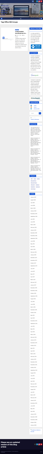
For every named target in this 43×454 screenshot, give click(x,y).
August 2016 (33, 298)
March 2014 (33, 334)
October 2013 (33, 345)
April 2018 (33, 246)
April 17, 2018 (19, 35)
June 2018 (33, 241)
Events (38, 178)
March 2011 (33, 394)
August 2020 (33, 199)
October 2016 (33, 293)
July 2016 (33, 301)
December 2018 (34, 232)
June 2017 (33, 271)
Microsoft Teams (34, 182)
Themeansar (3, 452)
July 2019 (33, 219)
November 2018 (34, 235)
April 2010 (33, 411)
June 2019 (33, 221)
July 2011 (32, 392)
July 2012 (33, 375)
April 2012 (33, 381)
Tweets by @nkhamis (35, 119)
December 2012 (34, 361)
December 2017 (34, 257)
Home (41, 451)
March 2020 (33, 208)
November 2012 (34, 364)
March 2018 (33, 249)
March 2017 (33, 279)
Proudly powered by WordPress (6, 451)
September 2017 (34, 265)
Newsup (16, 451)
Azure (35, 178)
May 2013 (33, 348)
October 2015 (33, 312)
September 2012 (34, 370)
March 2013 (33, 353)
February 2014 (34, 337)
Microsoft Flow (33, 180)
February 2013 (33, 356)
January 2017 (33, 285)
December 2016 (34, 287)
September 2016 (34, 296)
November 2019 (34, 213)
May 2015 (33, 315)
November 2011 (34, 386)
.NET (32, 178)
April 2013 (33, 350)
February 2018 (34, 252)
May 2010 (33, 408)
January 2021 (33, 197)
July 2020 (33, 202)
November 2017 (34, 260)
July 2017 (33, 268)
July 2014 (33, 326)
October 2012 (33, 367)
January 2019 (33, 230)
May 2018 (33, 243)
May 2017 (33, 274)
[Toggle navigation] (20, 18)
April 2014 (33, 331)
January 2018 (33, 254)
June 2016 (33, 304)
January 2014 (33, 340)
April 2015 (33, 318)
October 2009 (33, 422)
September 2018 (34, 238)
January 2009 (33, 425)
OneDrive (37, 184)
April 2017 (33, 276)
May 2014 (33, 329)
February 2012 (33, 383)
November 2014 (34, 320)
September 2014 (34, 323)
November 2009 (34, 419)
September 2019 (34, 216)
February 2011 (33, 397)
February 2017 (34, 282)
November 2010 (34, 403)
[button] (39, 18)
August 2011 (33, 389)
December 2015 (34, 309)
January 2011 (33, 400)
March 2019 (33, 224)
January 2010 (33, 414)
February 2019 (34, 227)
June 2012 (33, 378)
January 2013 (33, 359)
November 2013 (34, 342)
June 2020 (33, 205)
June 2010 (33, 405)
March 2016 (33, 307)
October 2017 (33, 263)
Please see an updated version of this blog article (5, 10)
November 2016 (34, 290)
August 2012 (33, 372)
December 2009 (34, 416)
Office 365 (17, 29)
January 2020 (33, 210)
